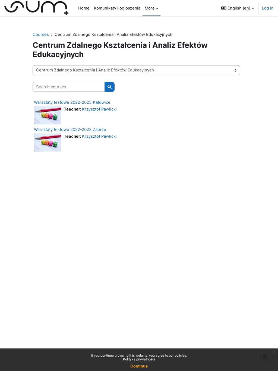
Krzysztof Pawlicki (99, 109)
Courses (41, 34)
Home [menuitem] (84, 8)
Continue (139, 366)
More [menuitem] (150, 8)
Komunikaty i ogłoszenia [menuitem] (117, 8)
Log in (268, 8)
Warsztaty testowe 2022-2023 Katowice (72, 102)
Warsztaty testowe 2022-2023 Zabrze (70, 129)
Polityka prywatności (139, 359)
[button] (237, 8)
